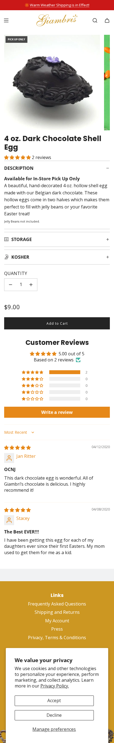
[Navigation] (6, 20)
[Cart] (107, 20)
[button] (18, 157)
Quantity (15, 273)
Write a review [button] (57, 412)
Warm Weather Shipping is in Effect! (59, 4)
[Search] (95, 20)
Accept (54, 700)
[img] (17, 448)
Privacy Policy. (54, 686)
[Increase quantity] (31, 285)
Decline (54, 715)
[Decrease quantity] (10, 285)
